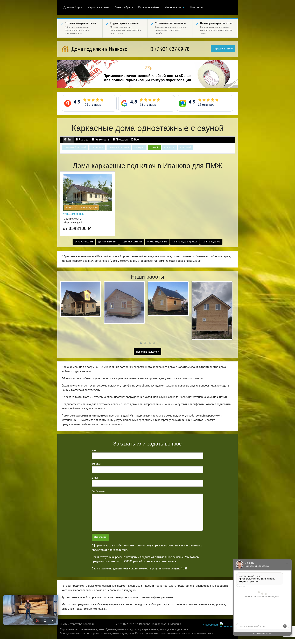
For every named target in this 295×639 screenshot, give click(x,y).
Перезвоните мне (223, 48)
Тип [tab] (69, 139)
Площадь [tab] (121, 139)
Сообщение (98, 491)
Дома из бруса (73, 7)
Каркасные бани (148, 7)
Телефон (96, 464)
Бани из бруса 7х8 (211, 242)
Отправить (100, 537)
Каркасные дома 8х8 (132, 242)
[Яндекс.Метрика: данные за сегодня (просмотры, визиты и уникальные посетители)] (227, 624)
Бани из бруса (124, 7)
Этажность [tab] (101, 139)
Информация (173, 7)
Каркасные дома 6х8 (157, 242)
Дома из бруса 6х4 (107, 242)
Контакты (196, 7)
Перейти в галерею (147, 351)
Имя (94, 450)
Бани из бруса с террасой (184, 242)
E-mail (95, 477)
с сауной (154, 147)
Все (136, 139)
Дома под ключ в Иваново (98, 49)
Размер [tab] (83, 139)
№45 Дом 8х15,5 (73, 214)
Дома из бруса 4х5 (84, 242)
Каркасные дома (98, 7)
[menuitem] (73, 7)
